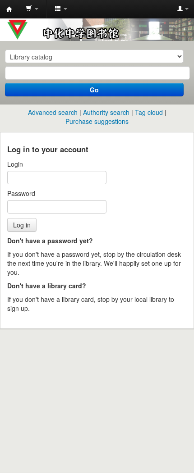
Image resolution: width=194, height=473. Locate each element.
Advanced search (53, 112)
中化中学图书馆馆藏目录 (9, 9)
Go (94, 89)
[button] (32, 9)
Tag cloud (149, 112)
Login (15, 163)
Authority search (106, 112)
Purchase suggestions (97, 121)
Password (21, 193)
